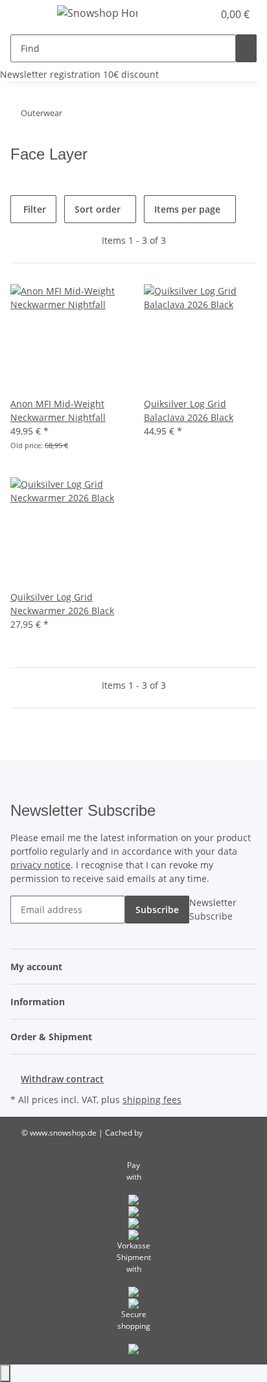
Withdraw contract (62, 1079)
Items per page (187, 209)
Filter (33, 209)
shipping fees (151, 1099)
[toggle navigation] (26, 15)
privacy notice (40, 865)
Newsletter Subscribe (213, 909)
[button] (175, 14)
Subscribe (157, 909)
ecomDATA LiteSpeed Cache (195, 1132)
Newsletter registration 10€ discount (79, 74)
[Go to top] (5, 1373)
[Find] (246, 48)
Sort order (98, 209)
